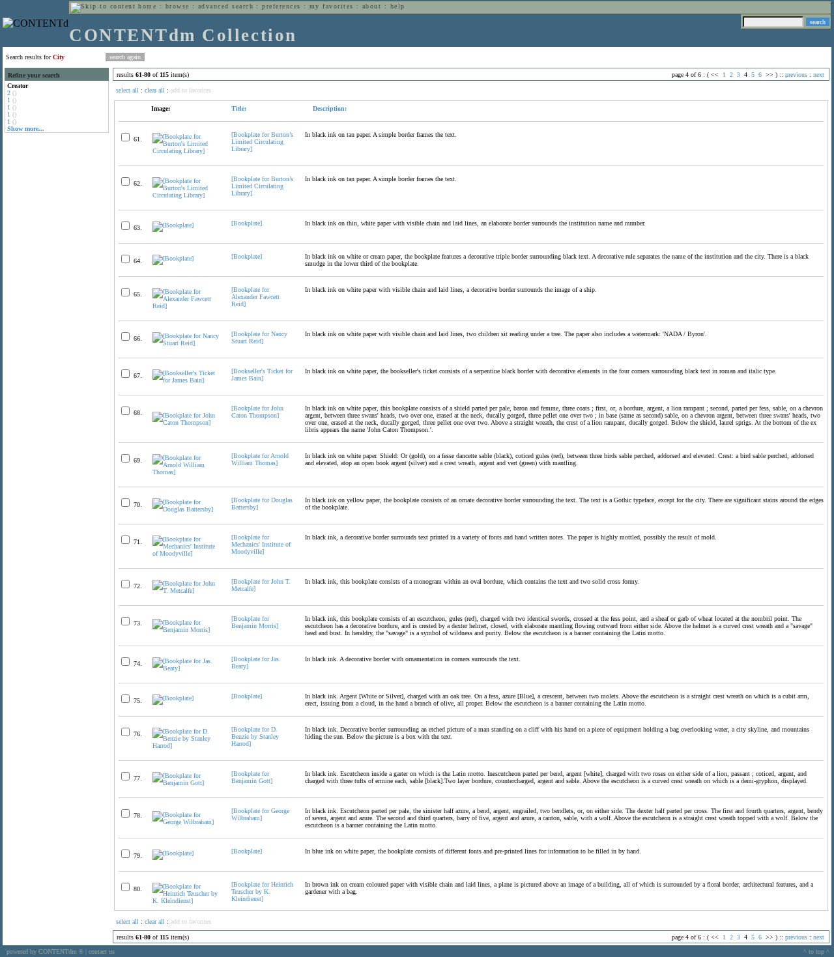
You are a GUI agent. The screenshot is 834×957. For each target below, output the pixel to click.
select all (127, 90)
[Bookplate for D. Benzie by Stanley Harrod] (255, 736)
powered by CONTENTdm (45, 951)
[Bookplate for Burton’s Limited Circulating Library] (262, 141)
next (818, 74)
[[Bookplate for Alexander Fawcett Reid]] (186, 305)
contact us (102, 951)
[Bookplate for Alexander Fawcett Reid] (255, 296)
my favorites (331, 6)
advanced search (225, 6)
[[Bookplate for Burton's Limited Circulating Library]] (186, 150)
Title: (238, 108)
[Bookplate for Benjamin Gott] (251, 777)
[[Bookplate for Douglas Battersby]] (186, 509)
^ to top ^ (816, 951)
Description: (329, 108)
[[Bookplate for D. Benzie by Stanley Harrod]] (186, 745)
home (147, 6)
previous (796, 74)
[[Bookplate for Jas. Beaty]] (186, 668)
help (397, 6)
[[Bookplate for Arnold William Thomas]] (186, 472)
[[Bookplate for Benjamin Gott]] (186, 782)
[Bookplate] (246, 223)
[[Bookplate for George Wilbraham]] (186, 821)
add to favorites (191, 90)
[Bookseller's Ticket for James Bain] (262, 374)
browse (177, 6)
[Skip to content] (103, 6)
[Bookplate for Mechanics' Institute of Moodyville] (261, 544)
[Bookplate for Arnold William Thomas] (260, 459)
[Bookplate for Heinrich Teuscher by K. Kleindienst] (262, 891)
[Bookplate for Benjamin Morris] (254, 622)
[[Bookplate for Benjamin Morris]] (186, 629)
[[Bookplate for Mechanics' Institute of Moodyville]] (186, 553)
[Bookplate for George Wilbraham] (260, 814)
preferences (281, 6)
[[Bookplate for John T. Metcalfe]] (186, 590)
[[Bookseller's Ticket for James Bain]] (186, 380)
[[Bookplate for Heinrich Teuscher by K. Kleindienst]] (186, 900)
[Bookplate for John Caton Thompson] (257, 412)
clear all (155, 90)
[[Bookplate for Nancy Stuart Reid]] (186, 343)
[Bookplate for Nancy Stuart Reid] (259, 337)
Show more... (25, 128)
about (371, 6)
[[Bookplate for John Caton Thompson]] (186, 422)
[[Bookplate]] (173, 225)
